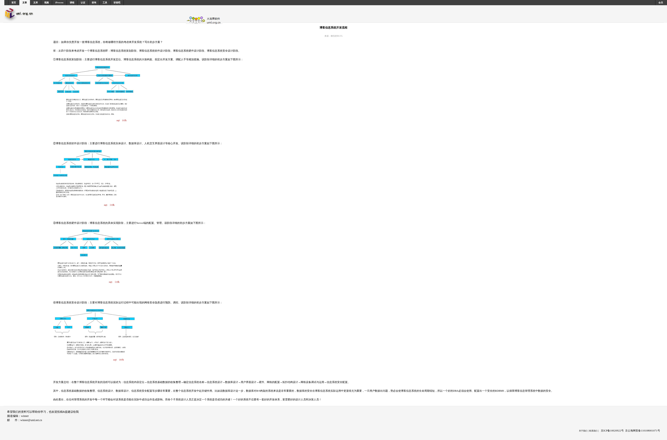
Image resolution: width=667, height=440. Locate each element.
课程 (72, 2)
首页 (13, 2)
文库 (35, 2)
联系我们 (593, 431)
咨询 (94, 2)
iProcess (59, 2)
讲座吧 (117, 2)
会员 (660, 2)
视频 (46, 2)
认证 (83, 2)
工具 (105, 2)
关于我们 (583, 431)
